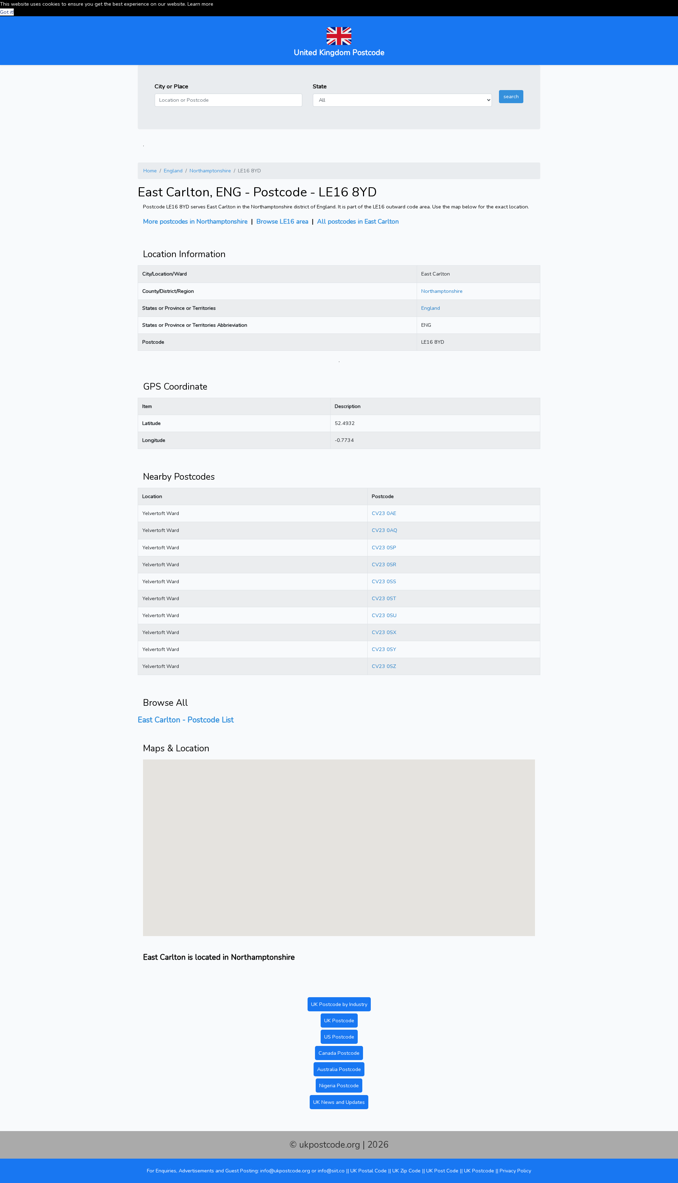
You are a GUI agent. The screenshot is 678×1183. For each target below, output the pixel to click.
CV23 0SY (384, 649)
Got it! (7, 12)
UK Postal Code (368, 1170)
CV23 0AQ (384, 530)
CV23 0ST (384, 598)
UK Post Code (442, 1170)
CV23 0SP (384, 547)
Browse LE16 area (282, 221)
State (320, 86)
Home (150, 170)
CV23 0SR (384, 564)
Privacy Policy (515, 1170)
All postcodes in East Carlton (358, 221)
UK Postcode (339, 1020)
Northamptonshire (210, 170)
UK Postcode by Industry (339, 1004)
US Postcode (339, 1036)
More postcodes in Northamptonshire (195, 221)
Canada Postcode (339, 1053)
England (173, 170)
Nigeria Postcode (339, 1085)
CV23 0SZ (384, 666)
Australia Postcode (339, 1069)
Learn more (200, 3)
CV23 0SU (384, 615)
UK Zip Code (406, 1170)
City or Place (171, 86)
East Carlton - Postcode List (186, 720)
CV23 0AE (384, 513)
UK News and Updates (339, 1102)
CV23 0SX (384, 632)
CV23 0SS (384, 581)
